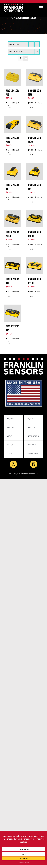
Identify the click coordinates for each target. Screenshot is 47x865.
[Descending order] (37, 44)
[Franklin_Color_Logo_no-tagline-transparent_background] (13, 5)
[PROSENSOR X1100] (34, 265)
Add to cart (9, 105)
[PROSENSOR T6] (12, 171)
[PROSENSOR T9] (34, 171)
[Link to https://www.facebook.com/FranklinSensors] (33, 464)
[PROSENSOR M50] (12, 124)
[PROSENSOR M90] (34, 124)
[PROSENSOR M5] (12, 77)
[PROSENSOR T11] (12, 265)
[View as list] (25, 58)
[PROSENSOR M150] (12, 218)
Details (16, 103)
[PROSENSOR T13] (12, 313)
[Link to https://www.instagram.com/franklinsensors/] (13, 464)
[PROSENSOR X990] (34, 218)
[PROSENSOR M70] (34, 77)
